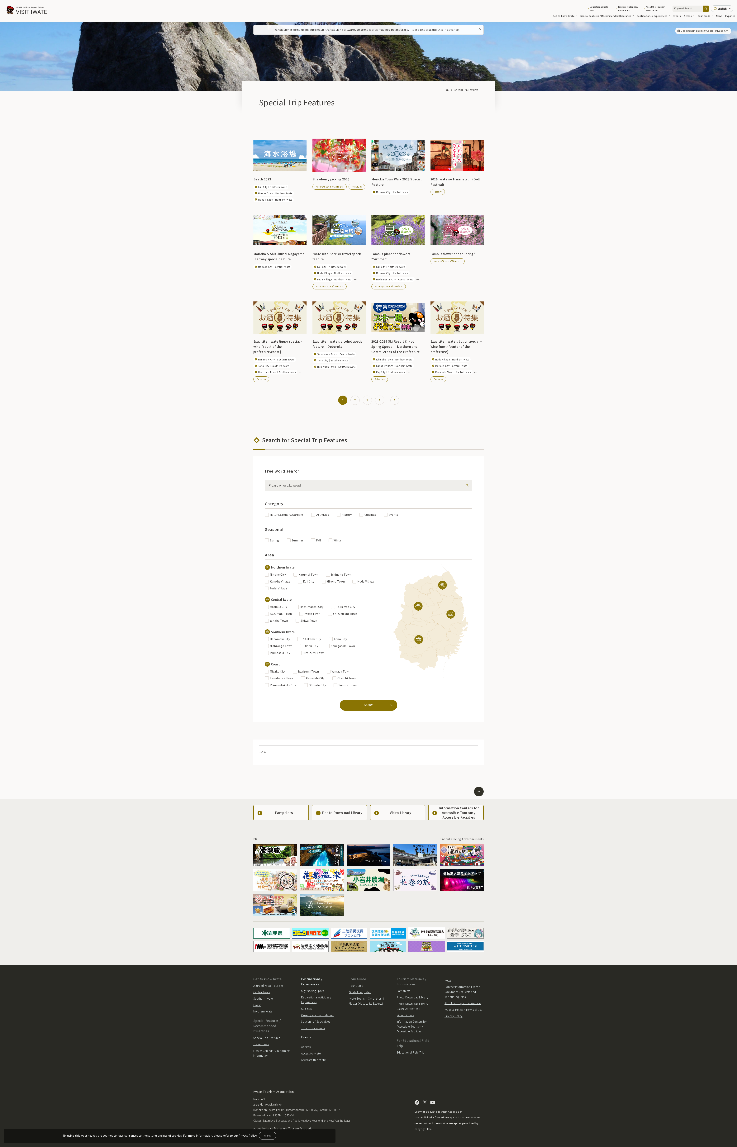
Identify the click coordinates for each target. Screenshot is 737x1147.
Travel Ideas (261, 1044)
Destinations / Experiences (652, 15)
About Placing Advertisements (463, 839)
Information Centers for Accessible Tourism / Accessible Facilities (412, 1026)
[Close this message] (479, 29)
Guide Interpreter (360, 992)
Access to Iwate (311, 1053)
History (438, 191)
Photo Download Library (412, 997)
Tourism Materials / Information (628, 8)
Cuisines (261, 379)
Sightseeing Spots (312, 991)
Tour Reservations (313, 1028)
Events (677, 15)
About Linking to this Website (463, 1003)
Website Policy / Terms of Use (464, 1009)
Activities (357, 186)
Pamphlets (403, 991)
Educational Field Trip (599, 8)
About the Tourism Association (655, 8)
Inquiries (730, 15)
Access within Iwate (313, 1060)
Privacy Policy (454, 1016)
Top (446, 89)
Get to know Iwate (564, 15)
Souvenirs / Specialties (315, 1021)
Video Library (405, 1015)
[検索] (466, 486)
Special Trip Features (266, 1038)
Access (688, 15)
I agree (267, 1135)
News (719, 15)
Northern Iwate (263, 1011)
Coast (257, 1005)
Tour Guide (703, 15)
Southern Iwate (263, 998)
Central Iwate (261, 992)
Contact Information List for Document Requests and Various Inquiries (462, 991)
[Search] (706, 9)
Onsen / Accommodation (317, 1015)
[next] (394, 400)
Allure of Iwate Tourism (268, 986)
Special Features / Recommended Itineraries (605, 15)
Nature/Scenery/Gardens (330, 186)
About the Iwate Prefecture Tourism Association (283, 1128)
